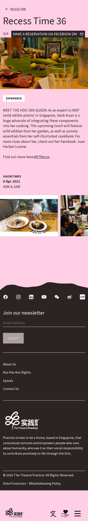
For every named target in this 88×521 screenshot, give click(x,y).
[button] (84, 216)
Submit (13, 338)
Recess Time (18, 9)
